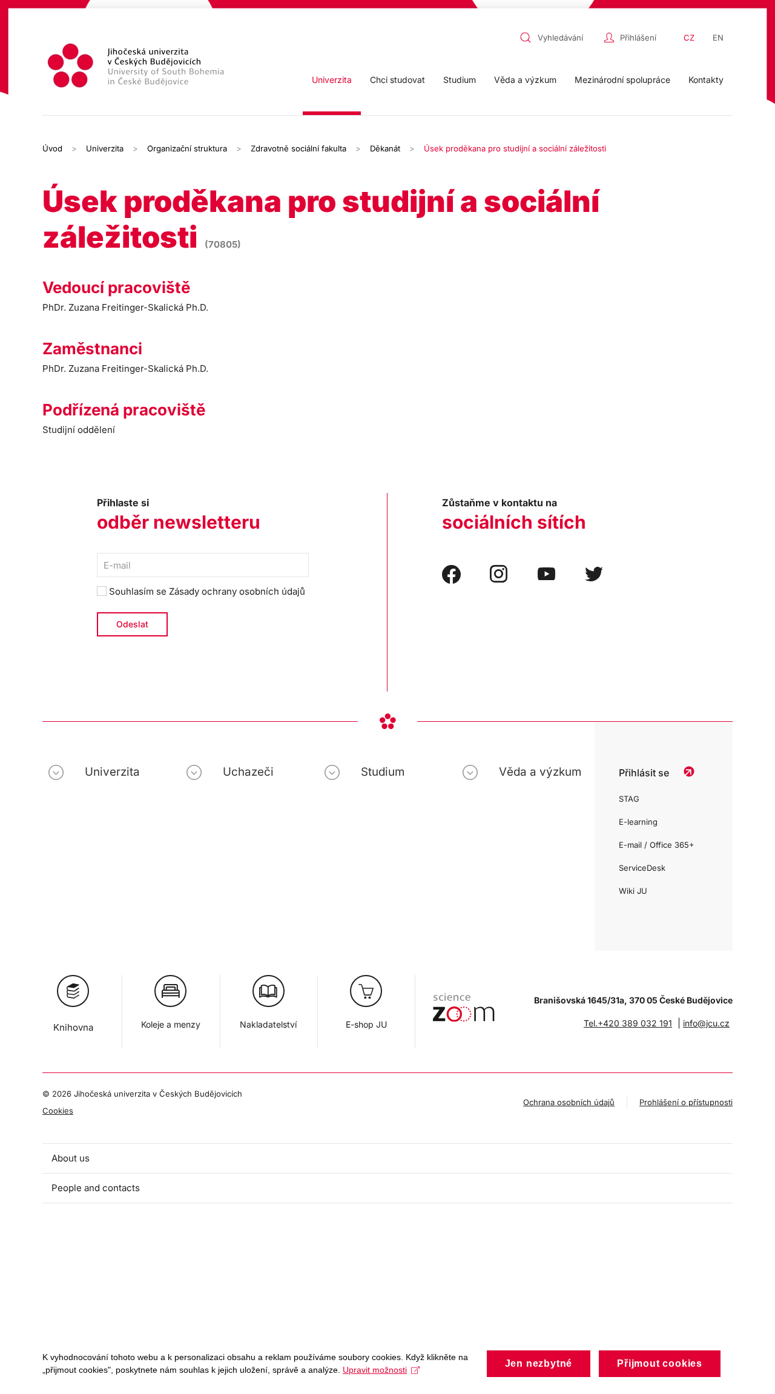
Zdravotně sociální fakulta (298, 148)
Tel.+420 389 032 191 (628, 1023)
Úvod (52, 148)
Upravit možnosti (375, 1370)
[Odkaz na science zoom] (463, 1001)
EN (718, 37)
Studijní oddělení (78, 429)
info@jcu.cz (706, 1023)
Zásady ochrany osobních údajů (237, 591)
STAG (629, 799)
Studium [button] (459, 79)
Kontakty (706, 79)
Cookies (57, 1110)
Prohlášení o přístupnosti (686, 1102)
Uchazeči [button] (248, 772)
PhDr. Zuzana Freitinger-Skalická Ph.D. (125, 307)
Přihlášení (638, 37)
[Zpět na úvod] (137, 67)
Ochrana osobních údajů (569, 1102)
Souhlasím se (206, 591)
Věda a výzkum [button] (525, 79)
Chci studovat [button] (397, 79)
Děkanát (385, 148)
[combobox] (558, 37)
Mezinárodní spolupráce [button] (622, 79)
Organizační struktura (187, 148)
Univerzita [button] (332, 79)
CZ (689, 37)
